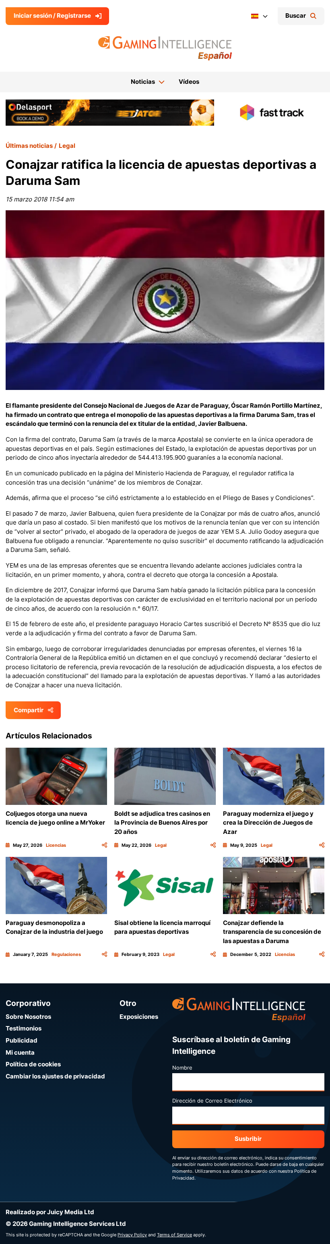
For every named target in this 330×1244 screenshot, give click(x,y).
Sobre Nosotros (28, 1016)
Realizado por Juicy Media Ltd (50, 1212)
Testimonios (23, 1028)
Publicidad (21, 1040)
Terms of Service (174, 1235)
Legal (67, 145)
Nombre (182, 1067)
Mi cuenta (20, 1052)
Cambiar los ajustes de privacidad (55, 1076)
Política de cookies (33, 1064)
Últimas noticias (29, 145)
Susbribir (248, 1138)
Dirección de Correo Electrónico (212, 1100)
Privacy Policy (132, 1235)
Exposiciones (139, 1016)
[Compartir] (104, 845)
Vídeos (189, 81)
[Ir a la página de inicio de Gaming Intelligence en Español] (165, 48)
